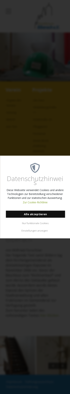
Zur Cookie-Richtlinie (35, 202)
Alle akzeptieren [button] (35, 214)
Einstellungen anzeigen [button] (34, 230)
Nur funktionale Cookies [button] (35, 223)
